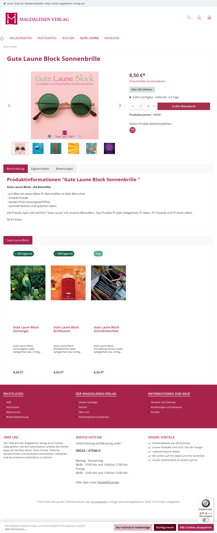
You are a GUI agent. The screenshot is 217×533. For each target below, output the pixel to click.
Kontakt (155, 412)
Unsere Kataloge (88, 402)
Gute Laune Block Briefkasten (66, 329)
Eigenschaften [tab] (40, 169)
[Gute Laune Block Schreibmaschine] (108, 283)
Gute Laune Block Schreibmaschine (106, 329)
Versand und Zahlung (163, 402)
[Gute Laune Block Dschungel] (28, 283)
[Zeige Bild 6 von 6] (80, 136)
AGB (8, 402)
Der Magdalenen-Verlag (96, 394)
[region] (65, 113)
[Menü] (212, 499)
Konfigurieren (165, 527)
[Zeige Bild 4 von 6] (67, 136)
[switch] (205, 520)
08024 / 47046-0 (88, 450)
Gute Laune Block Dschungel (26, 329)
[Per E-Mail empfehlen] (132, 130)
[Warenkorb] (209, 17)
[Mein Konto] (199, 17)
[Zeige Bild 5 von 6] (74, 136)
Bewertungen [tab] (64, 169)
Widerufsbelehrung (17, 417)
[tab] (15, 168)
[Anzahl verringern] (132, 106)
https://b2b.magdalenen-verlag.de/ (65, 3)
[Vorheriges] (9, 105)
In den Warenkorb (183, 106)
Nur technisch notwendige (133, 527)
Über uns (84, 412)
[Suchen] (189, 17)
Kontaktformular (108, 482)
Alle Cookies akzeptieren (196, 527)
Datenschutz (13, 412)
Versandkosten (99, 501)
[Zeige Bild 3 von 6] (61, 136)
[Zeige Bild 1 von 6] (49, 136)
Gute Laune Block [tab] (18, 240)
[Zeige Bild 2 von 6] (55, 136)
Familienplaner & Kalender (94, 417)
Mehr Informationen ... (15, 528)
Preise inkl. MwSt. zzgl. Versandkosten (147, 81)
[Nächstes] (119, 105)
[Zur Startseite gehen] (37, 18)
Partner (83, 407)
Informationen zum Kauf (169, 394)
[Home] (3, 38)
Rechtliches (13, 394)
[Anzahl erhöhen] (148, 106)
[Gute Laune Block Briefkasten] (68, 283)
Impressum (12, 407)
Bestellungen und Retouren (166, 407)
